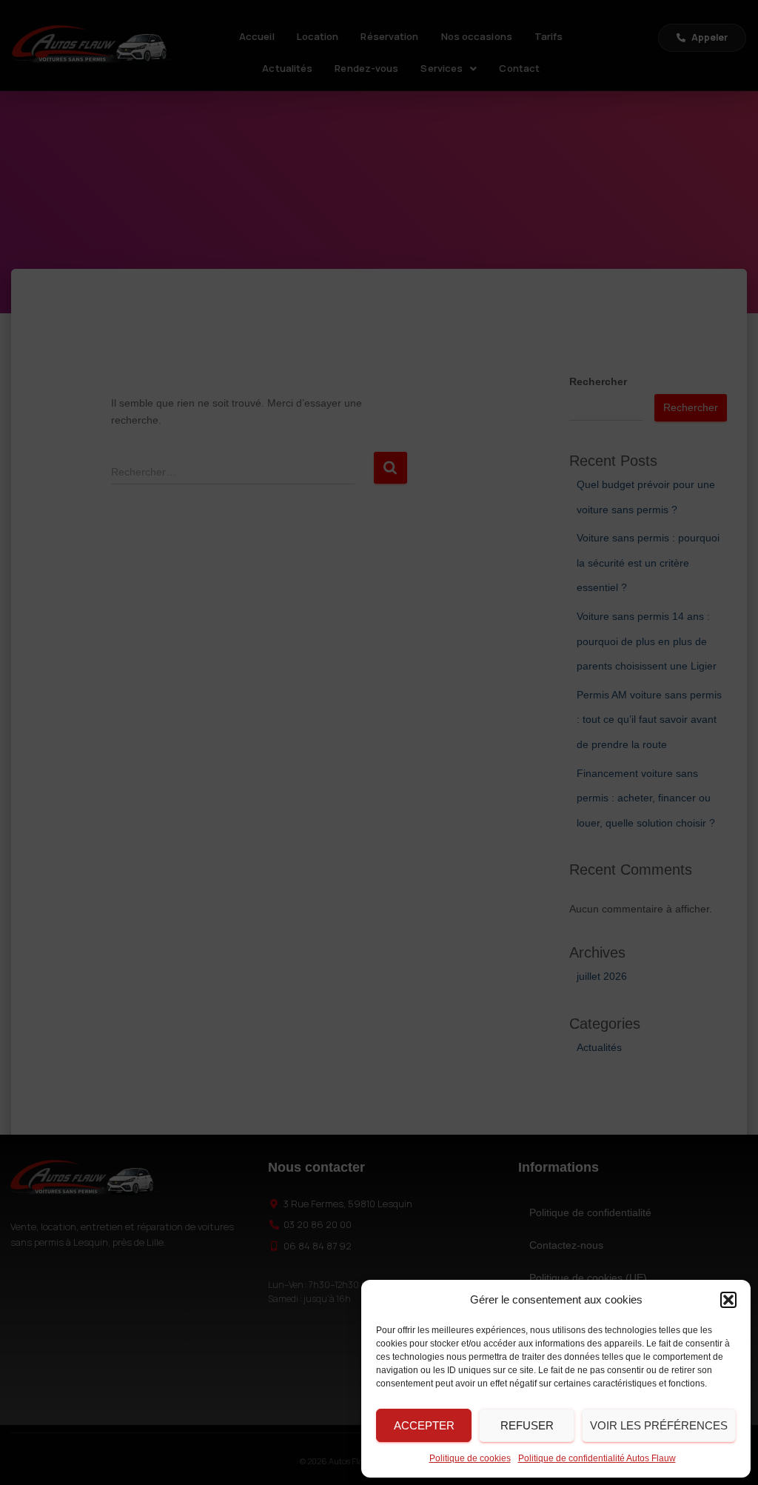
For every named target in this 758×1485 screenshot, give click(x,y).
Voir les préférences (659, 1425)
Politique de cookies (470, 1458)
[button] (728, 1299)
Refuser (527, 1425)
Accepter (424, 1425)
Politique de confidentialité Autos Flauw (597, 1458)
